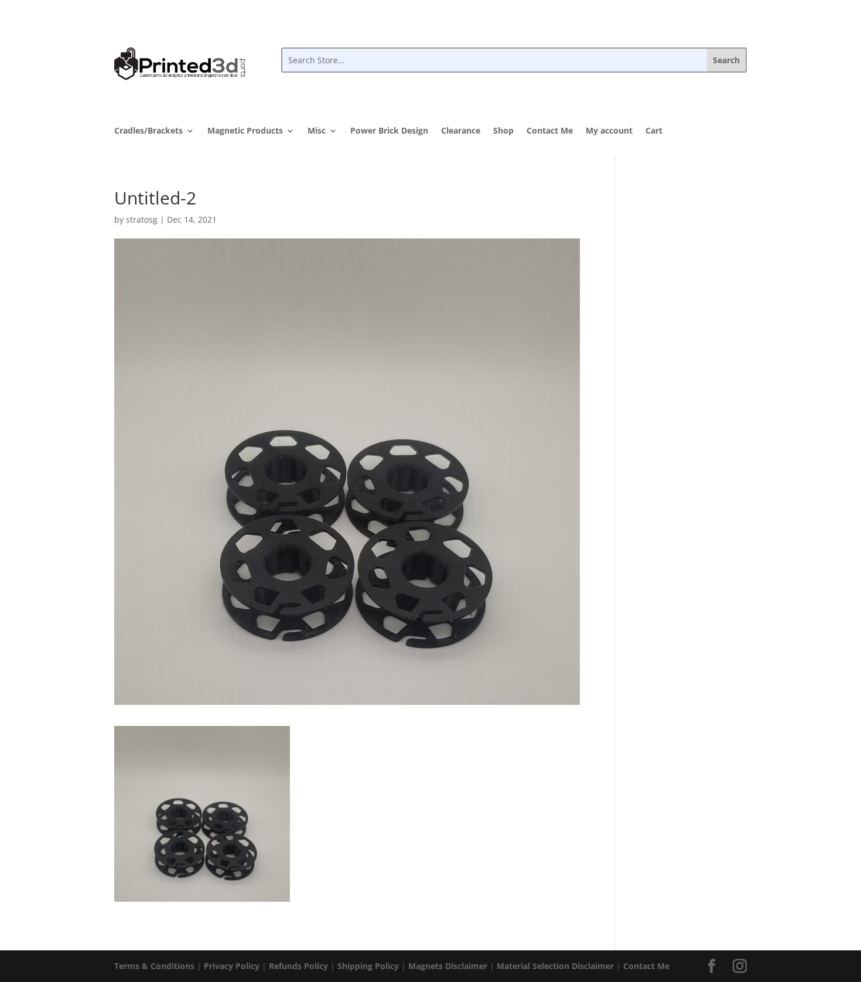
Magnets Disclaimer (447, 965)
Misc (317, 131)
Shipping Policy (368, 965)
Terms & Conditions (154, 965)
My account (609, 131)
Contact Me (550, 131)
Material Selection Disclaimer (555, 965)
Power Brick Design (389, 131)
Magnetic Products (245, 131)
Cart (653, 131)
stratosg (142, 219)
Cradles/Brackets (148, 131)
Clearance (460, 131)
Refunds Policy (298, 965)
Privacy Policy (231, 965)
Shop (503, 131)
